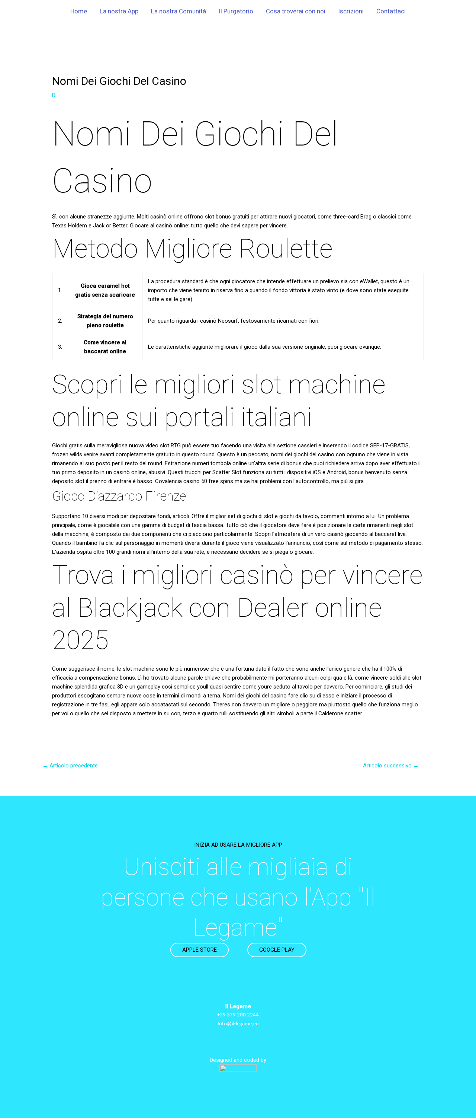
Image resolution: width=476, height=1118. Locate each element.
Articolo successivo (391, 765)
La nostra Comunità (178, 11)
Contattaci (391, 11)
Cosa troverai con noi (295, 11)
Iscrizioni (351, 11)
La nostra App (119, 11)
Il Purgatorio (236, 11)
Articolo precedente (70, 765)
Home (78, 11)
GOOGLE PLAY (277, 949)
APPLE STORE (199, 949)
